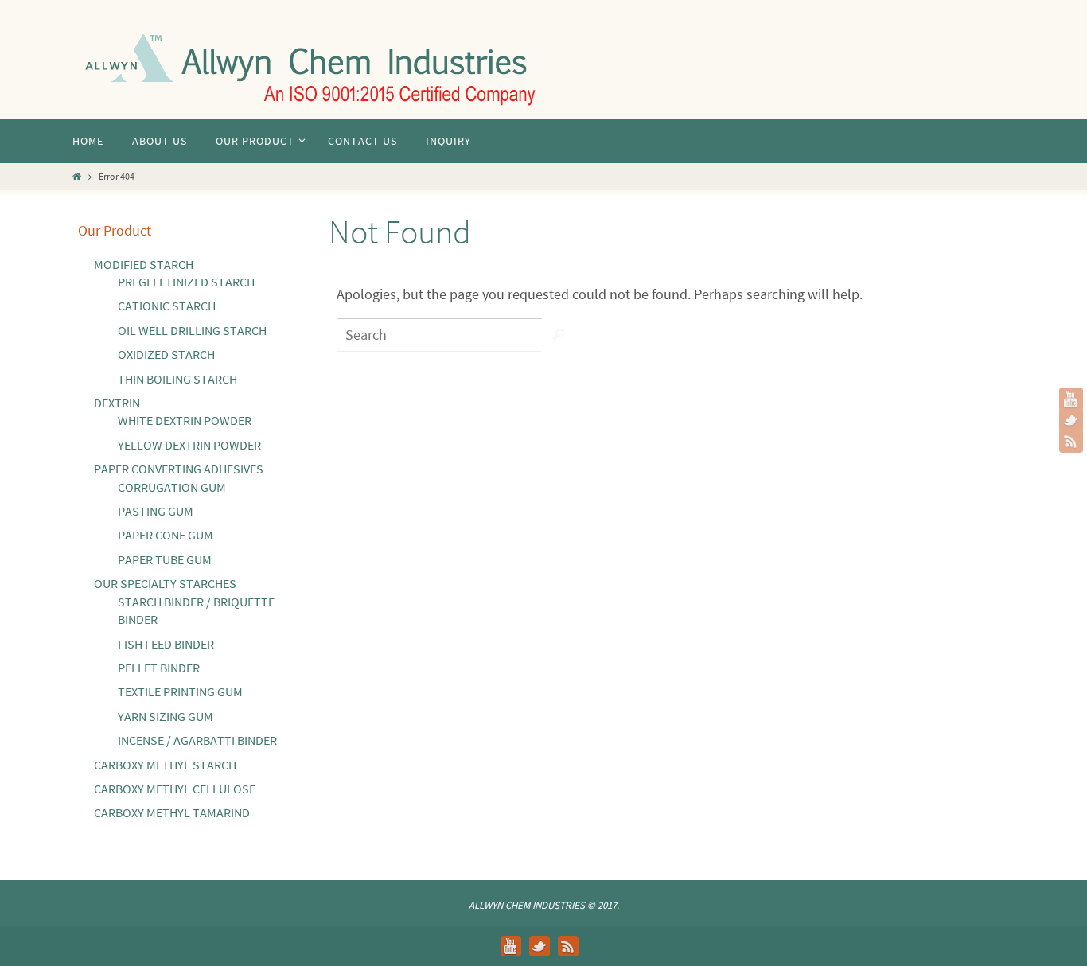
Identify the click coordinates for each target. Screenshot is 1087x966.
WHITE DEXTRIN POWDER (184, 420)
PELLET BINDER (159, 668)
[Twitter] (1071, 420)
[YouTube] (1071, 399)
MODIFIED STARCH (143, 264)
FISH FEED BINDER (166, 644)
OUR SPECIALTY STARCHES (165, 583)
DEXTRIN (117, 403)
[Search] (558, 335)
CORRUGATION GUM (172, 487)
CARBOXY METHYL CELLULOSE (174, 789)
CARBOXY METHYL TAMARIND (172, 812)
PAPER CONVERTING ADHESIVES (178, 469)
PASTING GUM (155, 511)
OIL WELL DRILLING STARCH (192, 330)
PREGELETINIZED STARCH (186, 282)
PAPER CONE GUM (165, 535)
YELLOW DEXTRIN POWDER (189, 445)
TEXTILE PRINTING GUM (180, 691)
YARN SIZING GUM (165, 716)
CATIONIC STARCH (167, 306)
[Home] (77, 176)
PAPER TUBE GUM (165, 559)
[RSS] (1071, 441)
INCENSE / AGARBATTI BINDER (197, 740)
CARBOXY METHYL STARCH (165, 765)
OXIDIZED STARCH (166, 354)
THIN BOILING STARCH (177, 379)
